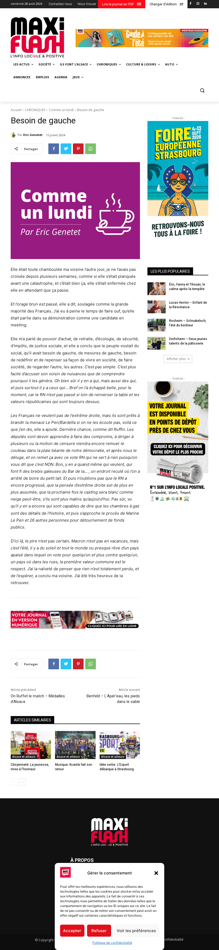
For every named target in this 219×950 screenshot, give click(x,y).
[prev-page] (14, 782)
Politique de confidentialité (112, 943)
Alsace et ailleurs (24, 757)
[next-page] (22, 782)
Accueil (16, 110)
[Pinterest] (78, 148)
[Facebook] (190, 4)
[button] (156, 873)
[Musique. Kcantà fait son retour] (75, 745)
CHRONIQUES (35, 110)
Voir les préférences (136, 930)
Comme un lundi (61, 110)
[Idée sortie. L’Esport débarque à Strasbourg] (120, 745)
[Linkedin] (205, 4)
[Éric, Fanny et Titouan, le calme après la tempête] (156, 288)
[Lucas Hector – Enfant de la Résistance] (156, 306)
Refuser (99, 930)
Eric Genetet (32, 135)
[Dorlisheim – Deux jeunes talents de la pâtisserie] (156, 343)
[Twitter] (66, 148)
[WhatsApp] (90, 148)
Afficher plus (176, 359)
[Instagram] (198, 4)
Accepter (72, 930)
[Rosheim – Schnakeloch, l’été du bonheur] (156, 325)
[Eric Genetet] (14, 135)
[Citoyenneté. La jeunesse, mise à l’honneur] (31, 745)
